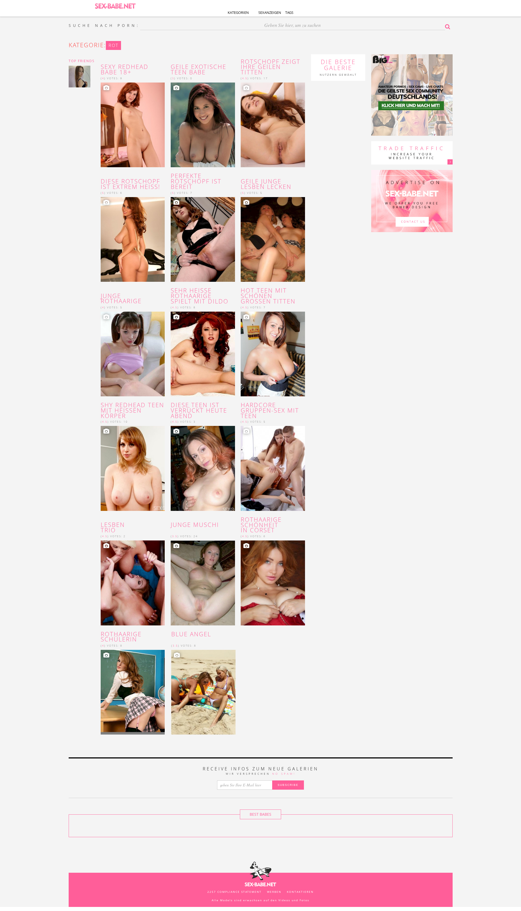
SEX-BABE (115, 5)
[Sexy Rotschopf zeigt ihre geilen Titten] (273, 125)
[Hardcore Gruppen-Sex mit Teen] (273, 468)
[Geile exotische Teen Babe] (203, 125)
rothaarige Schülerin (121, 636)
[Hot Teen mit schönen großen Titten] (273, 354)
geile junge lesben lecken (266, 184)
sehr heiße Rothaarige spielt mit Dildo (199, 296)
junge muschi (195, 524)
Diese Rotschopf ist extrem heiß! (130, 184)
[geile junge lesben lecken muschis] (273, 239)
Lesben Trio (113, 527)
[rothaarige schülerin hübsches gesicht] (133, 692)
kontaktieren (300, 892)
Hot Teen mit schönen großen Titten (268, 296)
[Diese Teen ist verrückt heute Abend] (203, 468)
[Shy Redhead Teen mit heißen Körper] (133, 468)
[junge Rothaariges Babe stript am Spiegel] (133, 354)
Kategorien (238, 12)
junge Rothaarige (121, 298)
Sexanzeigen (269, 12)
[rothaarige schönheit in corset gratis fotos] (273, 582)
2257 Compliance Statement (234, 892)
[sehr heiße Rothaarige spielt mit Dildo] (203, 354)
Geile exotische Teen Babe (198, 69)
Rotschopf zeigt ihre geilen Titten (270, 67)
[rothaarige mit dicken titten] (133, 239)
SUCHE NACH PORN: (104, 25)
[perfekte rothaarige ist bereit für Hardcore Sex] (203, 239)
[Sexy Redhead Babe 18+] (133, 125)
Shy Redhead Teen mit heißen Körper (132, 410)
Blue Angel (191, 634)
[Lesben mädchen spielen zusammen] (133, 582)
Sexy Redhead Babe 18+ (124, 69)
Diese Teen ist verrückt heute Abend (199, 410)
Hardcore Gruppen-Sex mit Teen (270, 410)
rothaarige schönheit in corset (261, 525)
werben (274, 892)
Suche (449, 26)
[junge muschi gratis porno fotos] (203, 582)
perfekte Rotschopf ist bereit (196, 181)
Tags (289, 12)
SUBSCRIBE (288, 784)
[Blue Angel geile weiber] (203, 692)
